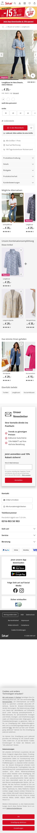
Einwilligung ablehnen (18, 822)
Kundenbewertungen (11, 182)
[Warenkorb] (34, 3)
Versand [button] (16, 93)
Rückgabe (7, 170)
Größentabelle (9, 121)
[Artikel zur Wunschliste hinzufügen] (31, 127)
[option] (3, 99)
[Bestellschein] (24, 3)
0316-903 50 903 (11, 521)
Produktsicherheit (10, 176)
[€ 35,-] (13, 208)
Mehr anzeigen (26, 475)
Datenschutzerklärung (14, 808)
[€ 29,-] (13, 303)
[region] (18, 760)
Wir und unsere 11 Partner (11, 697)
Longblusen (26, 27)
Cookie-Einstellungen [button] (18, 630)
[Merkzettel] (29, 3)
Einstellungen (18, 828)
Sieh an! (5, 529)
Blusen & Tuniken (14, 27)
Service (5, 535)
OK (18, 817)
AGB (22, 615)
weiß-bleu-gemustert (9, 103)
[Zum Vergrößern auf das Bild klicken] (32, 75)
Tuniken (5, 392)
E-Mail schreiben (11, 500)
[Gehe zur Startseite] (8, 3)
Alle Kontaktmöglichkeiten (16, 506)
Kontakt (5, 493)
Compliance (25, 625)
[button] (2, 3)
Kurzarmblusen (29, 392)
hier (10, 728)
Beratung (6, 541)
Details (6, 164)
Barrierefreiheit (13, 620)
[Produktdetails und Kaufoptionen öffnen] (21, 274)
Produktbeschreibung (11, 158)
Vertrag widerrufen (10, 615)
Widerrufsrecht (13, 625)
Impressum (25, 620)
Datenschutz (30, 615)
